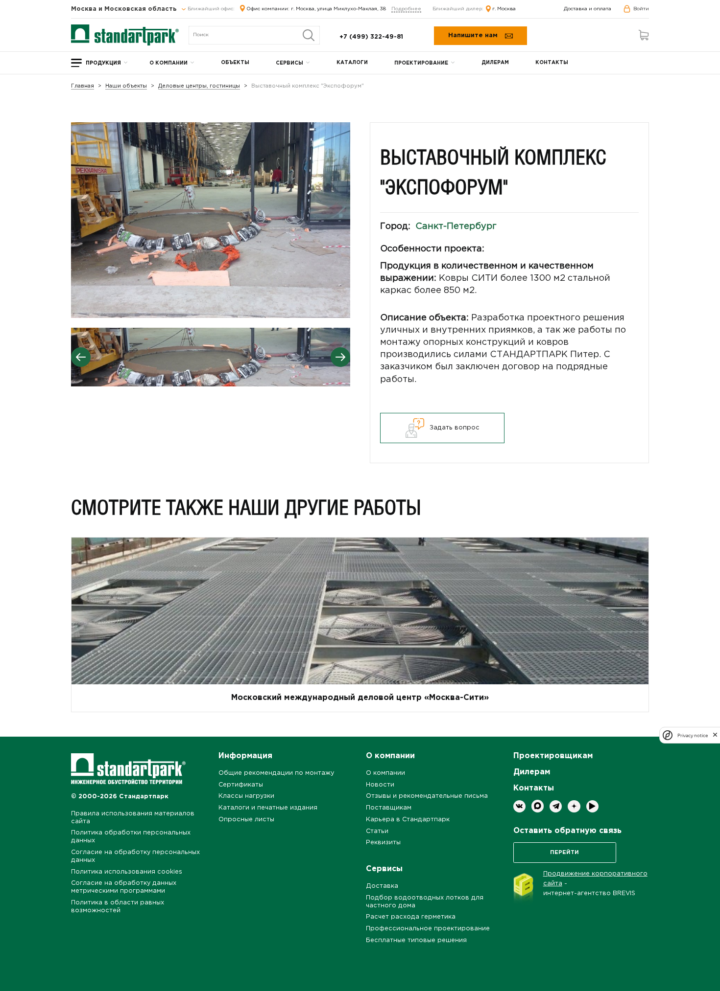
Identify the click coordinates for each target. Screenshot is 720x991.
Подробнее (406, 9)
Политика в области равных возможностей (117, 906)
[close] (715, 735)
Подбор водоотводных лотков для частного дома (424, 901)
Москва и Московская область (125, 9)
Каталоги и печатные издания (267, 808)
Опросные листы (246, 819)
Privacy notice (692, 735)
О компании (168, 63)
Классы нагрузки (246, 796)
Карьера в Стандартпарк (408, 819)
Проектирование (421, 63)
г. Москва (504, 9)
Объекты (235, 63)
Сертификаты (240, 785)
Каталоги (352, 63)
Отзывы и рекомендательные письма (427, 796)
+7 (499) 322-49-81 (371, 37)
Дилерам (495, 63)
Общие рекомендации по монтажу (276, 773)
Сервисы (289, 63)
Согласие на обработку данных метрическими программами (123, 887)
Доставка (382, 886)
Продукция (103, 63)
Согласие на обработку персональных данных (135, 856)
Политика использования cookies (126, 872)
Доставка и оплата (587, 9)
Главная (82, 86)
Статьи (377, 831)
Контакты (551, 63)
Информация (245, 756)
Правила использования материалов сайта (132, 817)
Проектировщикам (553, 756)
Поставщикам (388, 808)
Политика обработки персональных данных (131, 836)
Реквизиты (383, 842)
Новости (380, 785)
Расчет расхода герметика (411, 917)
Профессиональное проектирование (428, 928)
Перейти (564, 852)
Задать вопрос (455, 427)
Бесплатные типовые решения (416, 940)
